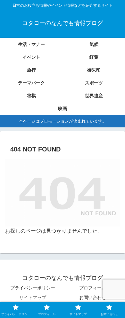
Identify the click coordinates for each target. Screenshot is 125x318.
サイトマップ (32, 297)
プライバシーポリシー (32, 287)
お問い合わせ (92, 297)
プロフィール (92, 287)
